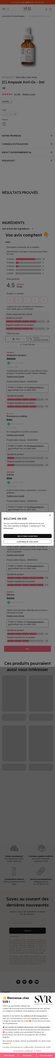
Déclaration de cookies (43, 1047)
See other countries (27, 536)
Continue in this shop (27, 541)
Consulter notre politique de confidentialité (18, 1047)
